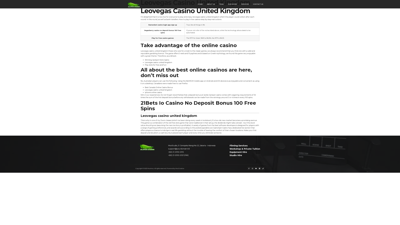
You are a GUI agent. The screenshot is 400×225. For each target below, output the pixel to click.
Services (245, 4)
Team (221, 4)
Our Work (232, 4)
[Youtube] (256, 168)
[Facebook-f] (249, 168)
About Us (211, 4)
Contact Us (258, 4)
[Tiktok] (263, 168)
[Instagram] (252, 168)
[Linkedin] (259, 168)
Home (200, 4)
